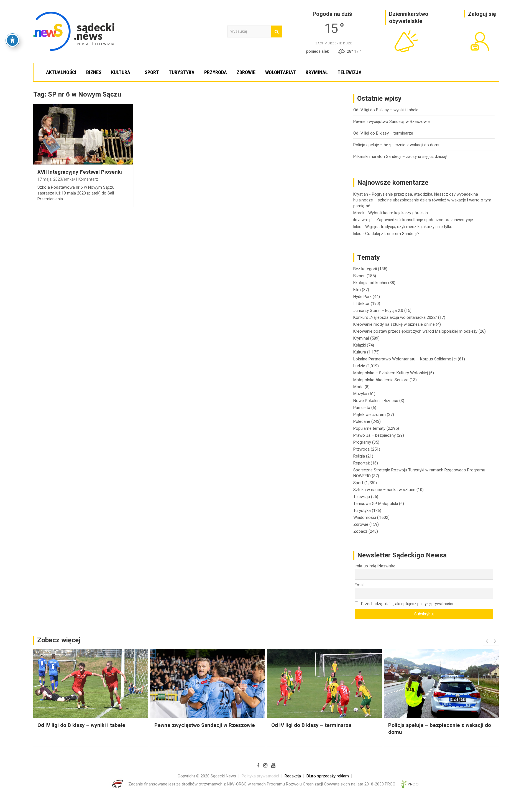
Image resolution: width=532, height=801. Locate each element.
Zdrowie (246, 72)
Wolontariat (280, 72)
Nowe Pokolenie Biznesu (375, 400)
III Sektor (361, 303)
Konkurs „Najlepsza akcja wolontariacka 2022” (395, 317)
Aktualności (61, 72)
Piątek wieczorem (369, 414)
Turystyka (182, 72)
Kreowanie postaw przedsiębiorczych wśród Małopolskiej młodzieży (415, 331)
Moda (358, 386)
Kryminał (317, 72)
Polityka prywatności (260, 776)
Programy (362, 442)
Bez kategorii (365, 268)
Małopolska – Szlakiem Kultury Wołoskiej (390, 372)
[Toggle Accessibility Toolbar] (12, 40)
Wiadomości (364, 517)
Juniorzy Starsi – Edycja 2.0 (378, 310)
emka (69, 179)
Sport (152, 72)
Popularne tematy (369, 428)
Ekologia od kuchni (370, 282)
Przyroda (215, 72)
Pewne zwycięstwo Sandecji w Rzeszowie (391, 121)
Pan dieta (361, 407)
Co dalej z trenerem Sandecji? (392, 233)
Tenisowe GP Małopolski (375, 503)
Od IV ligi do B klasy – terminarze (383, 133)
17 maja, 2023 (49, 179)
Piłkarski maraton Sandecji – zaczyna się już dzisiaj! (400, 156)
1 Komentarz (86, 179)
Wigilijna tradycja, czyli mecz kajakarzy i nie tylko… (410, 226)
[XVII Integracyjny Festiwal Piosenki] (83, 134)
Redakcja (293, 776)
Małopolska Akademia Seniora (380, 379)
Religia (359, 456)
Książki (359, 345)
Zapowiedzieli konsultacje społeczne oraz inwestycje (424, 219)
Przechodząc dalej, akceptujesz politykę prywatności (406, 604)
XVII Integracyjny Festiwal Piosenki (79, 172)
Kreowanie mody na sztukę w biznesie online (394, 324)
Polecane (361, 421)
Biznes (93, 72)
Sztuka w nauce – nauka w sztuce (384, 489)
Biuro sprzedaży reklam (327, 776)
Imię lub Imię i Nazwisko (375, 566)
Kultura (120, 72)
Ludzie (359, 365)
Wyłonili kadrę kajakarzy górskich (398, 212)
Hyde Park (362, 296)
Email (359, 585)
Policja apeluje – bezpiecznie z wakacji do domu (397, 144)
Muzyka (360, 393)
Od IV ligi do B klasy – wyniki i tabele (385, 109)
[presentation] (487, 641)
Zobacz (360, 531)
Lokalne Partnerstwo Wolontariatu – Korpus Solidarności (405, 359)
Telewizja (349, 72)
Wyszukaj (276, 31)
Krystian (360, 194)
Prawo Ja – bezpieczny (374, 435)
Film (357, 289)
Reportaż (361, 463)
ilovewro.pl (362, 219)
